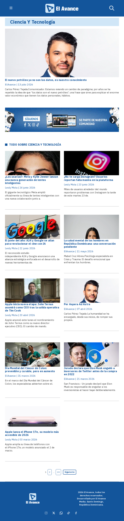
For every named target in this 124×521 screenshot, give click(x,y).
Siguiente (70, 472)
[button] (112, 8)
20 (58, 472)
